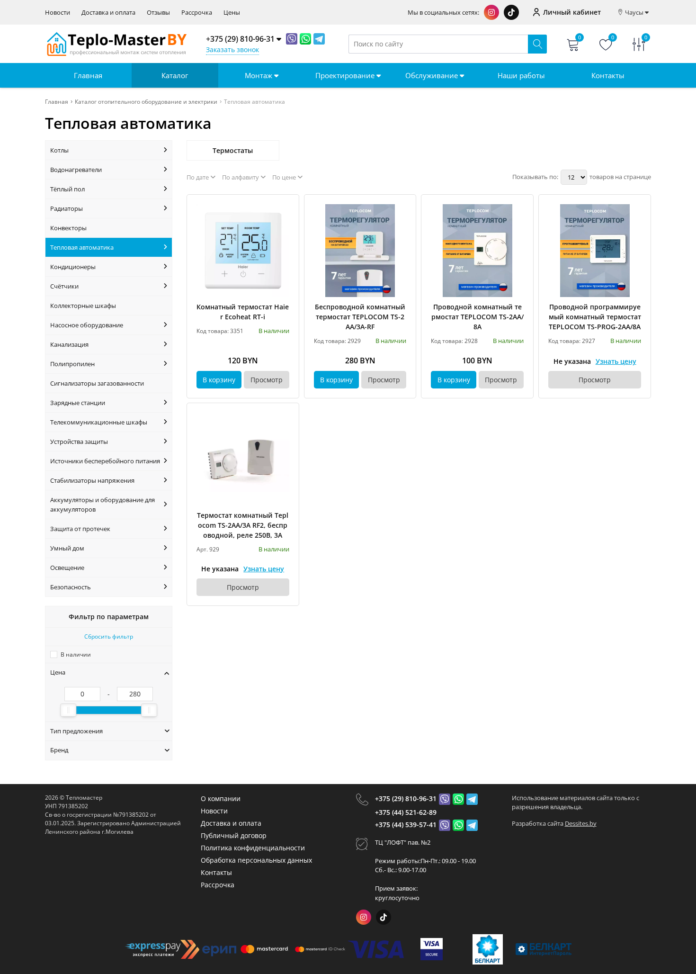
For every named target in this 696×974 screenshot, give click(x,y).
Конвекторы (68, 228)
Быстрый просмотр (242, 250)
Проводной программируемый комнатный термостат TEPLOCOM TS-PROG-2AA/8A (595, 316)
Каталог (174, 75)
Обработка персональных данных (256, 860)
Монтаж (259, 75)
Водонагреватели (76, 169)
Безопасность (70, 587)
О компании (221, 798)
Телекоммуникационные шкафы (98, 422)
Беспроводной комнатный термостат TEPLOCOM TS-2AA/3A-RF (360, 316)
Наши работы (521, 75)
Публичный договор (234, 835)
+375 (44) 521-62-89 (406, 812)
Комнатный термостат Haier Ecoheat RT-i (242, 311)
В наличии (76, 654)
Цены (231, 12)
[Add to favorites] (282, 210)
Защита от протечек (80, 528)
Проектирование (345, 75)
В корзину (219, 379)
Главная (88, 75)
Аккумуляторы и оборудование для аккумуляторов (102, 505)
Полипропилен (72, 364)
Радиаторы (66, 208)
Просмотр (266, 379)
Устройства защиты (79, 441)
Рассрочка (196, 12)
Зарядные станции (77, 402)
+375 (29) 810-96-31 (406, 798)
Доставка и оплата (108, 12)
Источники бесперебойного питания (105, 461)
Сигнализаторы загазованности (97, 383)
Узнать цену (616, 361)
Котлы (59, 150)
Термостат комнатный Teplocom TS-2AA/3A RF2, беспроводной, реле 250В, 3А (242, 525)
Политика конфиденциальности (253, 847)
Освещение (67, 567)
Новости (57, 12)
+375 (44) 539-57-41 (406, 824)
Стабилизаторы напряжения (92, 480)
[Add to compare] (282, 226)
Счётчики (64, 286)
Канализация (69, 344)
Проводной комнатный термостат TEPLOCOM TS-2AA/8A (477, 316)
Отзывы (158, 12)
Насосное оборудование (86, 325)
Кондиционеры (73, 266)
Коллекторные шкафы (83, 305)
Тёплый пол (67, 189)
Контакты (608, 75)
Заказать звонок (232, 49)
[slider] (68, 710)
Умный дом (67, 548)
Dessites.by (581, 823)
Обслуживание (432, 75)
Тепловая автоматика (82, 247)
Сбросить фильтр (108, 636)
